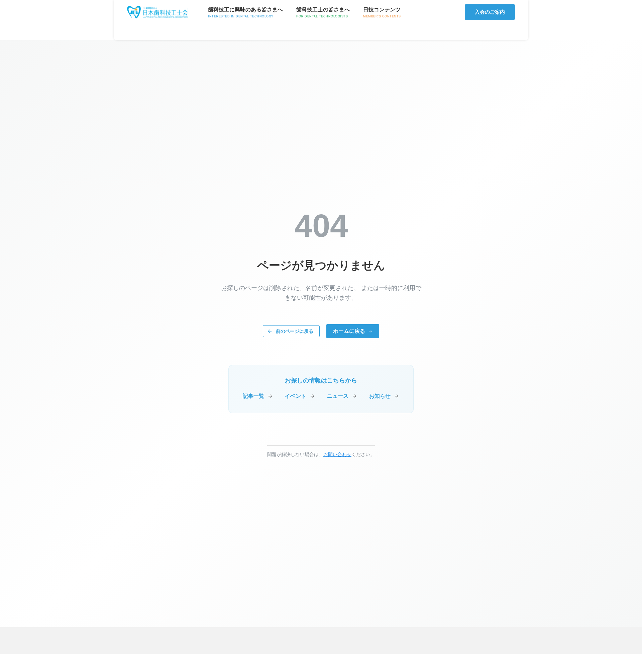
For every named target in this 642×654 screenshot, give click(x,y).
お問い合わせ (337, 454)
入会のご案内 (490, 12)
